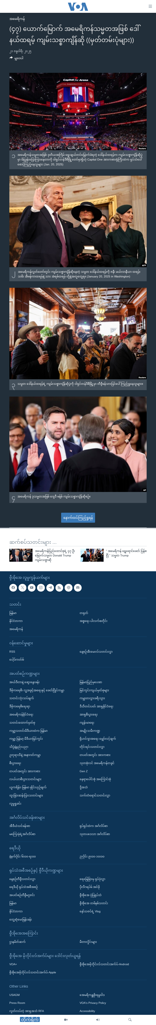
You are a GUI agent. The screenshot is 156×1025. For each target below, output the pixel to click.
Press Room (17, 1002)
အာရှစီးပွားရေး (89, 714)
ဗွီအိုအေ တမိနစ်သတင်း (94, 903)
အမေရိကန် (17, 19)
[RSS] (59, 587)
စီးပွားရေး (15, 762)
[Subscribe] (78, 587)
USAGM (14, 994)
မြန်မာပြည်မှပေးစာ (91, 682)
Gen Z (84, 771)
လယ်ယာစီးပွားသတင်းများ (25, 779)
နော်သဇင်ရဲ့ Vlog (90, 911)
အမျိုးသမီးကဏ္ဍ (90, 730)
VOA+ (13, 964)
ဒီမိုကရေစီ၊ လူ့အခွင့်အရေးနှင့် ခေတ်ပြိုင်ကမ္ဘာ (36, 690)
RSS (12, 651)
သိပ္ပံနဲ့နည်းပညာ (18, 746)
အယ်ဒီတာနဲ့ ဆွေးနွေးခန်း (24, 682)
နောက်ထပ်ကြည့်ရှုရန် (78, 517)
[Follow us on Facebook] (13, 587)
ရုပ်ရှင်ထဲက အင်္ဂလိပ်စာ (94, 826)
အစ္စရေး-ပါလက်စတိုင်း (93, 621)
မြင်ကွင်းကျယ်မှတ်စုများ (94, 690)
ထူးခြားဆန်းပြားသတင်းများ (26, 795)
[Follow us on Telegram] (50, 587)
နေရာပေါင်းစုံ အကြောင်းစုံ (95, 779)
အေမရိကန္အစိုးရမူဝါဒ (92, 994)
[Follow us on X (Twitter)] (22, 587)
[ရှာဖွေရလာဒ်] (130, 1020)
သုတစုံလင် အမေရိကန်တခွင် (97, 762)
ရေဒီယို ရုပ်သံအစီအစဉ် (23, 887)
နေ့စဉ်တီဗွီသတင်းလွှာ (22, 878)
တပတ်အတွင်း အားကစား (24, 771)
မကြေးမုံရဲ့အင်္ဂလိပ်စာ (22, 834)
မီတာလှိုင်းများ (88, 941)
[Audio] (98, 1020)
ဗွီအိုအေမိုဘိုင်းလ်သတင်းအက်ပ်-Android (104, 964)
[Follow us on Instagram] (41, 587)
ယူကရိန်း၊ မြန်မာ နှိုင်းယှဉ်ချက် (28, 787)
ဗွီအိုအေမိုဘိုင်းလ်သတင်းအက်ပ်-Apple (32, 972)
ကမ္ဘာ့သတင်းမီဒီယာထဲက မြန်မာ (28, 730)
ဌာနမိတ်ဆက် (17, 941)
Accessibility (87, 1011)
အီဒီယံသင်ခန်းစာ (19, 826)
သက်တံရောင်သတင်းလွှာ (95, 795)
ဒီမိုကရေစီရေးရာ (19, 706)
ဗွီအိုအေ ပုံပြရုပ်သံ (91, 895)
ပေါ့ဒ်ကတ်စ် (16, 659)
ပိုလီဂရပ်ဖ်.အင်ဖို (90, 887)
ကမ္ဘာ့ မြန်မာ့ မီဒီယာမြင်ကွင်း (26, 738)
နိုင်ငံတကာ (16, 621)
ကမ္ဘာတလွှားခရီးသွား (92, 698)
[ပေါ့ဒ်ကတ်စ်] (68, 587)
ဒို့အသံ (84, 787)
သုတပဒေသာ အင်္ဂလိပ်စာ (95, 834)
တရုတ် (84, 612)
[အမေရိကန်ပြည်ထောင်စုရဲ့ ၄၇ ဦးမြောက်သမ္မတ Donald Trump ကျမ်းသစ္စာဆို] (20, 555)
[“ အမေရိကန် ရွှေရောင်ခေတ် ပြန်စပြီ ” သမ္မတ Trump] (92, 555)
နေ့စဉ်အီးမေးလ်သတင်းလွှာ (96, 651)
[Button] (16, 59)
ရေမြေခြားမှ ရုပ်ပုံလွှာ (92, 878)
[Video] (66, 1020)
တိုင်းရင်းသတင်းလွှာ (92, 746)
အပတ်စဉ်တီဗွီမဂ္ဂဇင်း (22, 895)
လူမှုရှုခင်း (15, 803)
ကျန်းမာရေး (87, 722)
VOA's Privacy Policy (93, 1002)
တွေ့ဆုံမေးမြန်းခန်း (20, 919)
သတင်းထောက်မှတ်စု (22, 722)
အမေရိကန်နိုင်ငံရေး (21, 714)
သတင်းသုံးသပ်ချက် (21, 698)
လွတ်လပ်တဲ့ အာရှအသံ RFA (26, 1011)
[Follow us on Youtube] (32, 587)
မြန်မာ (12, 612)
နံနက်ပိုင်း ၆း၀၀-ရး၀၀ (22, 856)
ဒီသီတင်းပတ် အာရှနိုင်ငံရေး (96, 706)
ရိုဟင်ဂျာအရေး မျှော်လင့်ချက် (98, 738)
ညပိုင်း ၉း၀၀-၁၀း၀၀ (92, 856)
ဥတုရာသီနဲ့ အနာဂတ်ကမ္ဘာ (25, 755)
